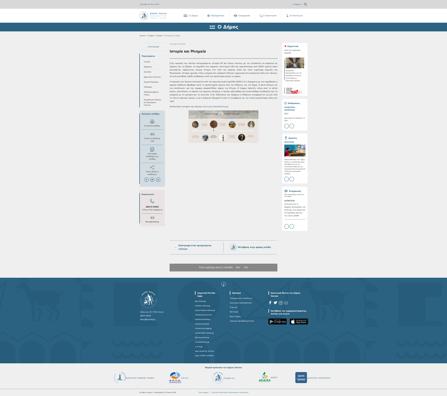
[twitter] (275, 303)
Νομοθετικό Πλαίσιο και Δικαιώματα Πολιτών (152, 102)
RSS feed (234, 312)
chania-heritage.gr (203, 328)
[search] (305, 4)
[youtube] (286, 303)
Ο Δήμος (193, 16)
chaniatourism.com (203, 315)
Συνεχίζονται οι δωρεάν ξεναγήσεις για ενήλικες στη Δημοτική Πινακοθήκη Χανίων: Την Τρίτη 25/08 (294, 210)
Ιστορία (159, 36)
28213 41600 (152, 207)
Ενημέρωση (244, 16)
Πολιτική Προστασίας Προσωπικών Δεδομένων (230, 392)
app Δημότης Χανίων (204, 351)
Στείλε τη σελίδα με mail (152, 140)
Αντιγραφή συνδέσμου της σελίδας (152, 156)
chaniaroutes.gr (202, 324)
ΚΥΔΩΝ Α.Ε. (229, 378)
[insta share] (158, 179)
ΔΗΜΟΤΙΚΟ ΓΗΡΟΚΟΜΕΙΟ (319, 378)
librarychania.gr (202, 337)
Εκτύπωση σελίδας (152, 126)
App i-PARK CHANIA (204, 356)
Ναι (238, 267)
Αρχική (142, 36)
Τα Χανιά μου (296, 16)
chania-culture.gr (202, 306)
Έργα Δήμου (235, 316)
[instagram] (280, 303)
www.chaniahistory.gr (217, 107)
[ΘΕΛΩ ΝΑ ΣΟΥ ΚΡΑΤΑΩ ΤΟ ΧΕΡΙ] (294, 113)
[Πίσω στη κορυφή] (223, 284)
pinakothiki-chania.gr (204, 333)
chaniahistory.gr (202, 342)
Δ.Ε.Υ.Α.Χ (184, 378)
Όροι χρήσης (203, 392)
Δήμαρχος (148, 67)
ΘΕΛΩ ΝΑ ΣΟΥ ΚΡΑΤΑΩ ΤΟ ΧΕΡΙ (294, 119)
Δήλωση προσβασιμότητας (242, 321)
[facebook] (270, 303)
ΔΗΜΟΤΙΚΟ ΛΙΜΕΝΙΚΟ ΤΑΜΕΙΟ (140, 378)
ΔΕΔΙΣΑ (274, 377)
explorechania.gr (202, 319)
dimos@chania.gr (152, 222)
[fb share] (146, 179)
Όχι (246, 267)
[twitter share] (152, 179)
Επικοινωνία (271, 16)
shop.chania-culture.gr (205, 310)
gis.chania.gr (200, 301)
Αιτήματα (297, 4)
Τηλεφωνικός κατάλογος (241, 298)
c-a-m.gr (199, 347)
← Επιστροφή (152, 47)
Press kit (233, 307)
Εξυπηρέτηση (217, 16)
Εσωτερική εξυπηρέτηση (241, 303)
